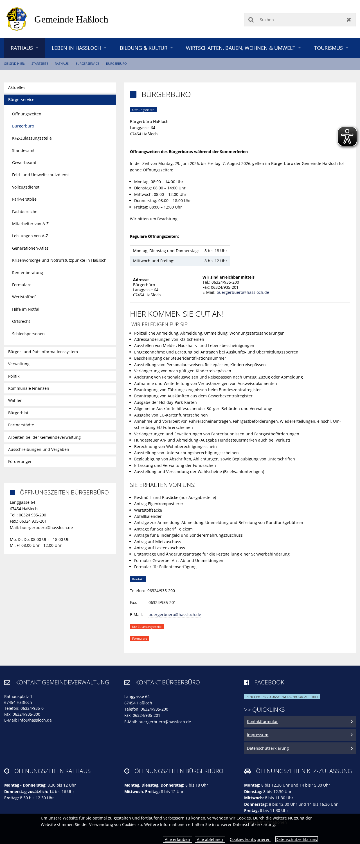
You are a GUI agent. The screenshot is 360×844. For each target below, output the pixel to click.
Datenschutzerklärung (297, 839)
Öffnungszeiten (26, 114)
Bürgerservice (87, 63)
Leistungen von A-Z (30, 235)
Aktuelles (16, 87)
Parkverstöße (24, 199)
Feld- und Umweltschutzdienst (41, 174)
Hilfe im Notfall (26, 309)
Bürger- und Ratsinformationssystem (43, 351)
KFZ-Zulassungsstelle (32, 138)
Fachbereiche (24, 211)
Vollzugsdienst (25, 187)
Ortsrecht (21, 321)
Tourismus (328, 47)
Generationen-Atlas (30, 248)
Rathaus (22, 47)
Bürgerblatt (19, 412)
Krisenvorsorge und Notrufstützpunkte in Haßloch (59, 260)
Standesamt (23, 150)
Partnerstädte (21, 424)
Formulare (22, 284)
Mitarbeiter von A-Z (30, 223)
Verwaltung (19, 363)
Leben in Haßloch (76, 47)
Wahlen (15, 400)
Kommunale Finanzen (28, 388)
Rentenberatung (27, 272)
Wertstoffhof (24, 296)
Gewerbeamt (24, 162)
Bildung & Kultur (143, 47)
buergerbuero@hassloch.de (243, 292)
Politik (13, 376)
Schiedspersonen (28, 333)
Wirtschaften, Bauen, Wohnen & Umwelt (240, 47)
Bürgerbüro (116, 63)
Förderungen (20, 461)
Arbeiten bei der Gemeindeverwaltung (44, 437)
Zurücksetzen (349, 19)
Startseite (40, 63)
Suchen (251, 19)
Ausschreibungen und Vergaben (38, 449)
